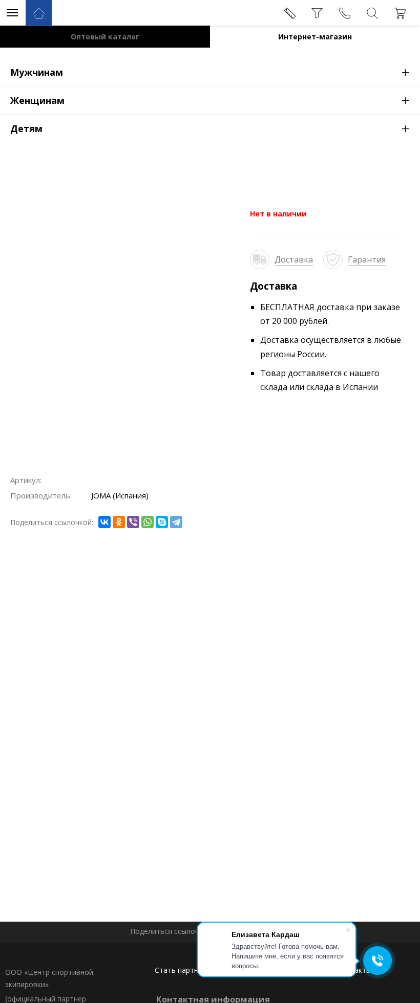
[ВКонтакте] (104, 522)
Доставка (294, 259)
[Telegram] (176, 522)
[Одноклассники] (119, 522)
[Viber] (133, 522)
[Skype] (162, 522)
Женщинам (210, 100)
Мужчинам (210, 71)
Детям (210, 128)
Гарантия (367, 259)
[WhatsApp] (147, 522)
